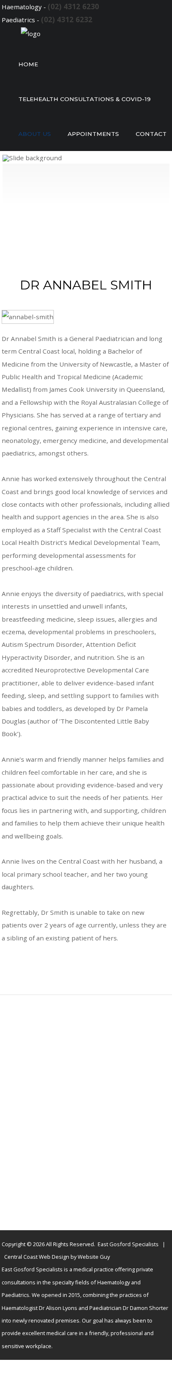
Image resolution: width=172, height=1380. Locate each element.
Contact (151, 133)
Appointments (93, 133)
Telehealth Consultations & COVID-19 (84, 99)
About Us (34, 133)
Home (28, 64)
